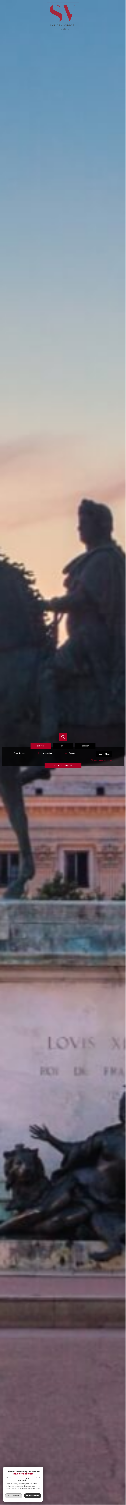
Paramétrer (13, 1496)
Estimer (85, 746)
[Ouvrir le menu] (122, 6)
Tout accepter (32, 1496)
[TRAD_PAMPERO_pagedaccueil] (63, 31)
